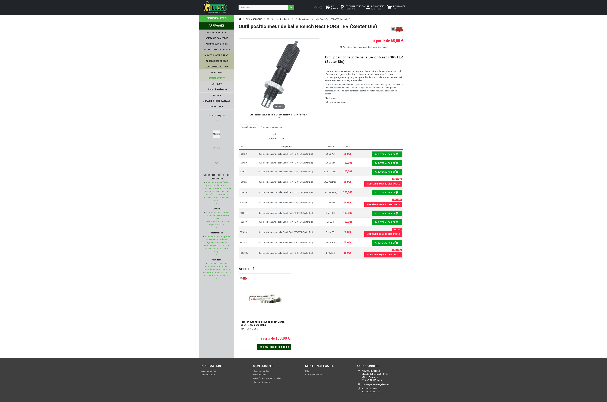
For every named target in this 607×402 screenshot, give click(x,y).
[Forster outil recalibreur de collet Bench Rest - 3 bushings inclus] (265, 299)
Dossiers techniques (216, 175)
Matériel (270, 19)
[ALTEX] (216, 149)
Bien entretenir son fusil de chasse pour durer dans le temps (217, 248)
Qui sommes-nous (209, 371)
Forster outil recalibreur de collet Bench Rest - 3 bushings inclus (263, 323)
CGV (307, 371)
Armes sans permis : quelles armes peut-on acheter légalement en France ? (217, 239)
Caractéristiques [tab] (248, 127)
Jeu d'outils (285, 19)
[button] (217, 203)
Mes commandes (261, 371)
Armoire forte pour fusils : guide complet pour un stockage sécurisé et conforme (216, 185)
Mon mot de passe (261, 382)
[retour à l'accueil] (240, 19)
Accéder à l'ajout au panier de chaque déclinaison (365, 47)
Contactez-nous (208, 374)
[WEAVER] (216, 157)
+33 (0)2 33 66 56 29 (371, 388)
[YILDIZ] (216, 126)
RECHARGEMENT (254, 19)
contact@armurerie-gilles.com (375, 384)
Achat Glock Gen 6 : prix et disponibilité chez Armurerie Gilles (216, 215)
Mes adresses (259, 374)
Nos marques (217, 115)
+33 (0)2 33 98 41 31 (371, 391)
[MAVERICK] (216, 134)
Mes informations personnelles (267, 378)
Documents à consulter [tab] (271, 127)
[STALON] (216, 141)
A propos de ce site (314, 374)
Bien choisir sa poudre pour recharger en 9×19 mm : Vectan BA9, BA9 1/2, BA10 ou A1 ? (217, 272)
